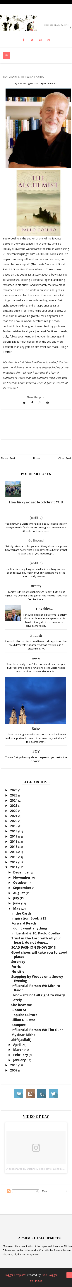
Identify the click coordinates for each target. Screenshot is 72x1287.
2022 (14, 810)
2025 (14, 795)
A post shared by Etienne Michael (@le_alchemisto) (36, 1168)
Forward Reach (23, 923)
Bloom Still (20, 1010)
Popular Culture (24, 1015)
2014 (14, 852)
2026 (14, 790)
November (22, 877)
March (18, 1049)
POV (36, 751)
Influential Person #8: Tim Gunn (37, 1029)
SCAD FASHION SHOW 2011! (33, 947)
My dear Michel (23, 1034)
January (20, 1060)
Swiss (36, 728)
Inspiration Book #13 (28, 918)
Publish (36, 635)
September (22, 887)
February (21, 1055)
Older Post (64, 458)
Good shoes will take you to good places (39, 954)
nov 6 (36, 658)
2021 (14, 816)
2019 (14, 826)
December (22, 872)
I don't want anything (29, 928)
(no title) (36, 517)
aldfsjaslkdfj (21, 1039)
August (19, 893)
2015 (14, 846)
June (17, 903)
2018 (14, 831)
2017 (14, 836)
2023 (14, 805)
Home (36, 458)
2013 (14, 857)
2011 (14, 867)
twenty (36, 586)
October (20, 882)
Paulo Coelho (11, 238)
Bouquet (18, 1024)
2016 (14, 841)
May (17, 908)
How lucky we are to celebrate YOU (36, 502)
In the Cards (21, 913)
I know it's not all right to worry (38, 995)
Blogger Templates (15, 1275)
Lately (16, 1000)
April (17, 1044)
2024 (14, 800)
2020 (14, 821)
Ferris (16, 966)
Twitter (7, 352)
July (16, 898)
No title (17, 971)
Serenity (18, 961)
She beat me (21, 1005)
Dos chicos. (44, 609)
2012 (14, 862)
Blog (63, 347)
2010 (14, 1065)
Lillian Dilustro (23, 1020)
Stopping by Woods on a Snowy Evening (37, 978)
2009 (14, 1070)
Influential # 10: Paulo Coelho (35, 933)
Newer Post (8, 458)
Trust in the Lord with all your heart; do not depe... (36, 940)
